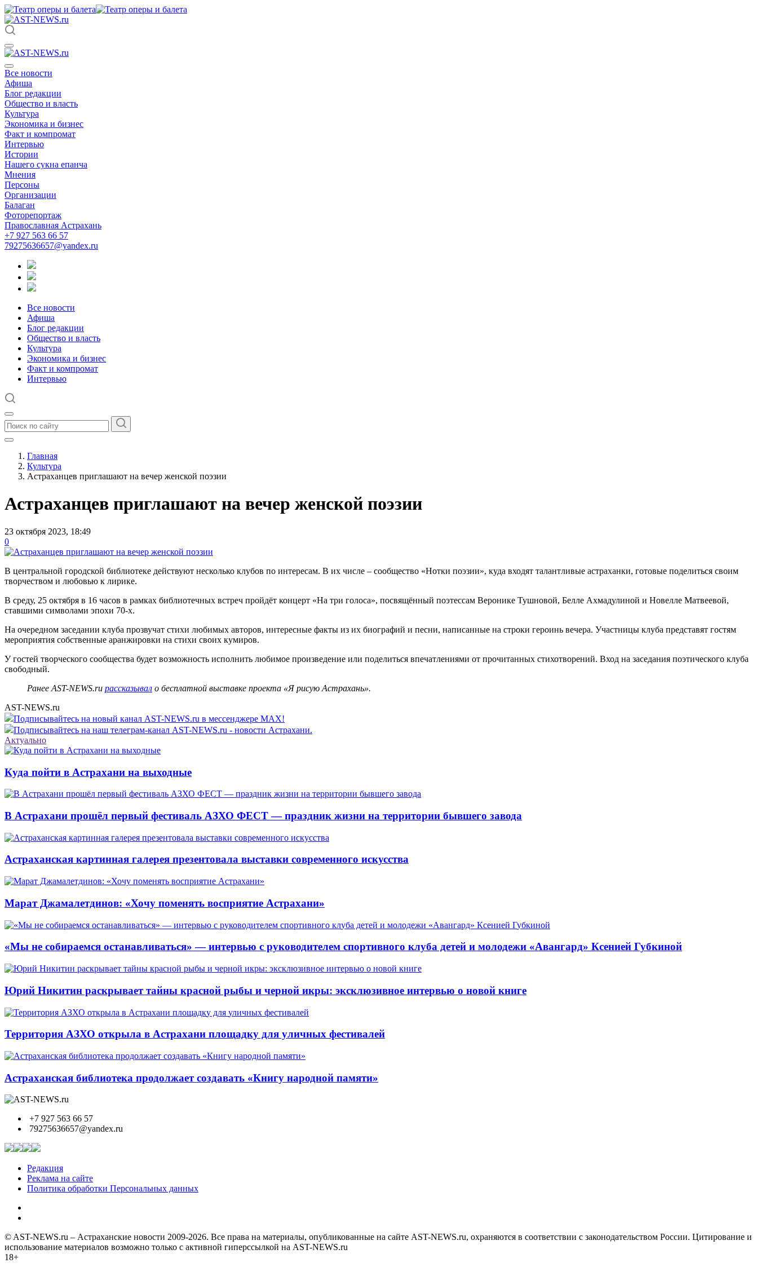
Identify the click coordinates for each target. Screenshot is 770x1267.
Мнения (20, 174)
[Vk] (31, 288)
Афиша (18, 83)
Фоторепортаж (33, 215)
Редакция (45, 1168)
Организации (30, 195)
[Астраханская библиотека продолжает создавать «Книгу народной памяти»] (155, 1056)
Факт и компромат (40, 134)
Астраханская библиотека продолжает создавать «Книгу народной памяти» (191, 1078)
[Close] (9, 66)
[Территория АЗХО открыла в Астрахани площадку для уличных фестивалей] (157, 1012)
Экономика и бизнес (44, 124)
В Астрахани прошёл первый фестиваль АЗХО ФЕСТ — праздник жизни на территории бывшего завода (263, 816)
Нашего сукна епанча (46, 164)
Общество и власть (41, 103)
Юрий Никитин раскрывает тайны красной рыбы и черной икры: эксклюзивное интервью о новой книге (265, 990)
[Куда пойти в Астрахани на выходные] (83, 750)
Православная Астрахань (53, 225)
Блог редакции (33, 93)
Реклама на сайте (60, 1178)
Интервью (24, 144)
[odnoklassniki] (31, 277)
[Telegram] (31, 266)
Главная (42, 456)
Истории (21, 154)
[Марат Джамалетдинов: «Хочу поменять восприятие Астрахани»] (134, 881)
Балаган (20, 205)
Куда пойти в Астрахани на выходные (98, 772)
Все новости (28, 73)
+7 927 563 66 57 (36, 235)
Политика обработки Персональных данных (112, 1188)
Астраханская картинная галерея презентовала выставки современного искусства (207, 859)
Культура (22, 113)
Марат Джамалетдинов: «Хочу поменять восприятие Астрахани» (165, 903)
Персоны (22, 184)
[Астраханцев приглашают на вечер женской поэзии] (109, 552)
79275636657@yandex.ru (51, 245)
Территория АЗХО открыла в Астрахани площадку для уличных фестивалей (195, 1034)
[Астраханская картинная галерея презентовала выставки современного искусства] (167, 837)
